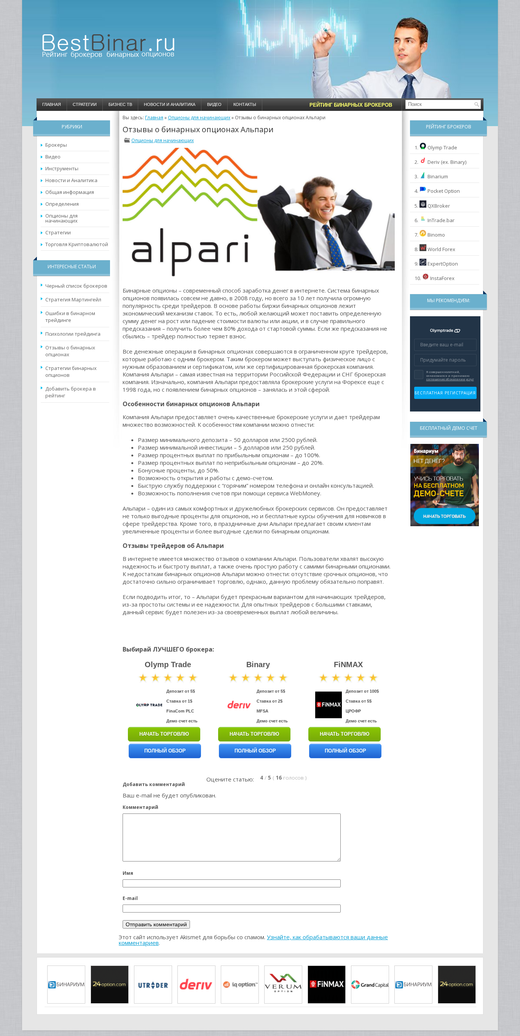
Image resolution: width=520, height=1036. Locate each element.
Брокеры (56, 144)
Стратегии (85, 104)
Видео (214, 104)
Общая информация (69, 192)
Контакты (244, 104)
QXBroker (438, 205)
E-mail (130, 898)
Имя (128, 873)
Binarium (437, 176)
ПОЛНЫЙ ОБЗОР (165, 751)
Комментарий (140, 807)
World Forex (441, 249)
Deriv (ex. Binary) (446, 162)
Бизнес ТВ (120, 104)
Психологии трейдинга (72, 333)
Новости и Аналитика (169, 104)
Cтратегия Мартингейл (73, 299)
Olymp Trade (442, 147)
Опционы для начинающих (61, 218)
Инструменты (61, 168)
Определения (62, 203)
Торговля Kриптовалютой (76, 244)
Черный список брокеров (76, 285)
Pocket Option (443, 190)
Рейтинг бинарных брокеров (350, 105)
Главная (51, 104)
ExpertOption (442, 263)
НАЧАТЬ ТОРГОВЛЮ (164, 734)
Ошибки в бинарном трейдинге (70, 316)
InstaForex (442, 278)
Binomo (436, 234)
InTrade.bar (441, 220)
